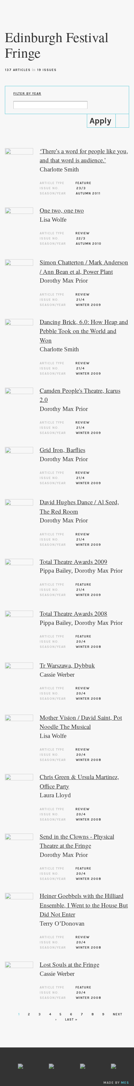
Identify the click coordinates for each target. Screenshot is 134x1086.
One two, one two (62, 210)
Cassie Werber (57, 674)
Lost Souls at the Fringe (69, 964)
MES (125, 1083)
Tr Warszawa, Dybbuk (67, 665)
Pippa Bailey (55, 570)
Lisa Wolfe (53, 219)
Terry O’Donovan (62, 923)
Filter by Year (27, 94)
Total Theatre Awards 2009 (73, 561)
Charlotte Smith (59, 169)
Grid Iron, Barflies (62, 450)
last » (71, 1020)
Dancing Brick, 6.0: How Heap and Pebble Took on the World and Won (84, 331)
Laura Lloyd (55, 795)
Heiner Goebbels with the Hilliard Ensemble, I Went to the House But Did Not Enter (84, 905)
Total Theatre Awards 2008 (73, 613)
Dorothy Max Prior (64, 280)
